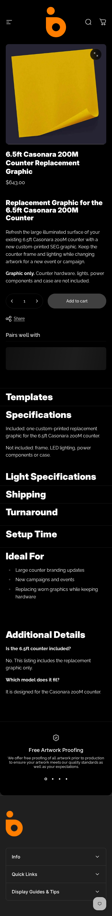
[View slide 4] (66, 779)
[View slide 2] (52, 779)
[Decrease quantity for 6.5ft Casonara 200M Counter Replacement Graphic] (12, 301)
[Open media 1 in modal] (96, 54)
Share (19, 318)
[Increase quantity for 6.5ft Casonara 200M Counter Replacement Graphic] (37, 301)
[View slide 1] (45, 779)
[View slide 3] (59, 779)
